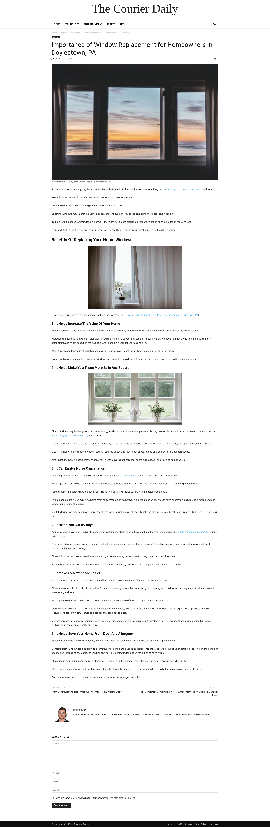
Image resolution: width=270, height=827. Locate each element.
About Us (179, 824)
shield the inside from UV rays (194, 531)
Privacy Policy (200, 824)
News (57, 24)
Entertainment (93, 24)
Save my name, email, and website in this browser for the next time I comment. (95, 797)
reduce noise (129, 475)
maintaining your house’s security (70, 435)
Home (54, 32)
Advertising (213, 824)
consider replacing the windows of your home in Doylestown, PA (162, 314)
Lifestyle (63, 32)
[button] (214, 24)
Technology (72, 24)
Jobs (122, 24)
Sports (111, 24)
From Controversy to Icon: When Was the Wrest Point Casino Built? (87, 691)
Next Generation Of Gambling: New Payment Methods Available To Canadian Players (179, 693)
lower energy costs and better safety (181, 189)
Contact (188, 824)
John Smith (56, 59)
